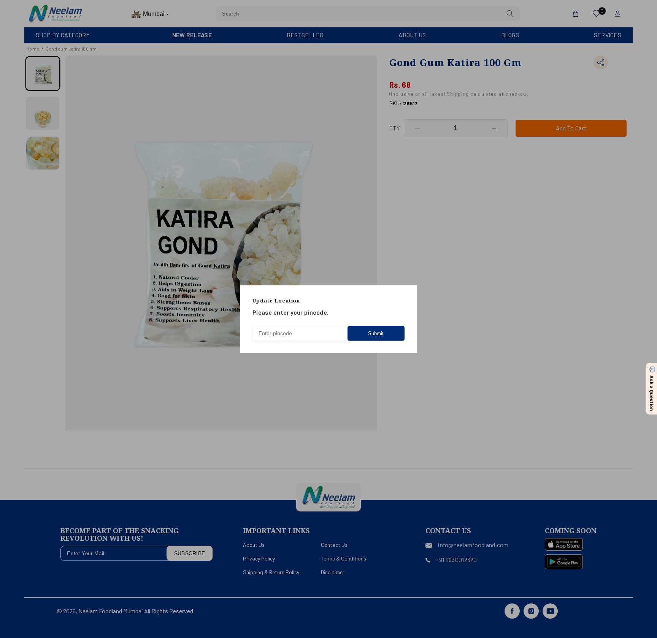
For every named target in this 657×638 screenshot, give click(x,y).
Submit (376, 333)
